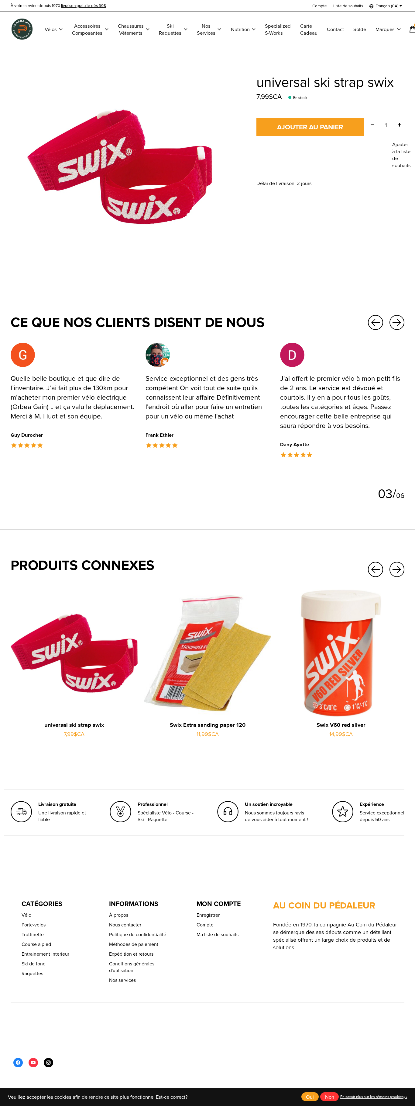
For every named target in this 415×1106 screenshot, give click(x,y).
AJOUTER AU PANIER (310, 127)
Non (329, 1096)
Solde (359, 29)
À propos (118, 915)
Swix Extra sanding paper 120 (207, 725)
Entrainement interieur (45, 953)
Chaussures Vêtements (131, 29)
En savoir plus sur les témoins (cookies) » (373, 1096)
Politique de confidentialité (137, 934)
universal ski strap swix (74, 725)
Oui (310, 1096)
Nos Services (206, 29)
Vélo (26, 915)
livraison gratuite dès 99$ (83, 5)
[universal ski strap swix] (74, 653)
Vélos (51, 29)
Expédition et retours (131, 953)
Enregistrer (208, 915)
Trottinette (33, 934)
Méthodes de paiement (133, 944)
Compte (205, 924)
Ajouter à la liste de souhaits (401, 155)
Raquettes (32, 973)
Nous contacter (125, 924)
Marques (385, 29)
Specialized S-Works (278, 29)
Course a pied (36, 944)
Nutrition (240, 29)
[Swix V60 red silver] (340, 653)
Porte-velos (34, 924)
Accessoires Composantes (87, 29)
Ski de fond (34, 963)
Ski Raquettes (170, 29)
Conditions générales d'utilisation (131, 967)
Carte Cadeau (308, 29)
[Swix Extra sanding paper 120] (207, 653)
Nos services (122, 980)
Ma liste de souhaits (217, 934)
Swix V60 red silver (341, 725)
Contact (335, 29)
